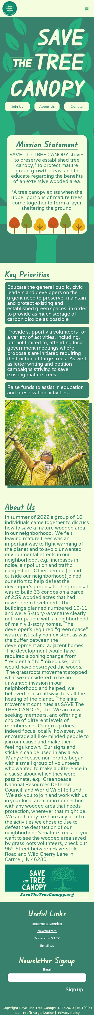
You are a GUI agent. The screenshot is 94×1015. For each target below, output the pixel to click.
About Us (47, 106)
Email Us (47, 945)
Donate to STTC (47, 938)
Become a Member (47, 923)
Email (47, 969)
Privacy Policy (69, 1012)
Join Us (17, 106)
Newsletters (47, 931)
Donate (77, 106)
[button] (87, 8)
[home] (8, 8)
